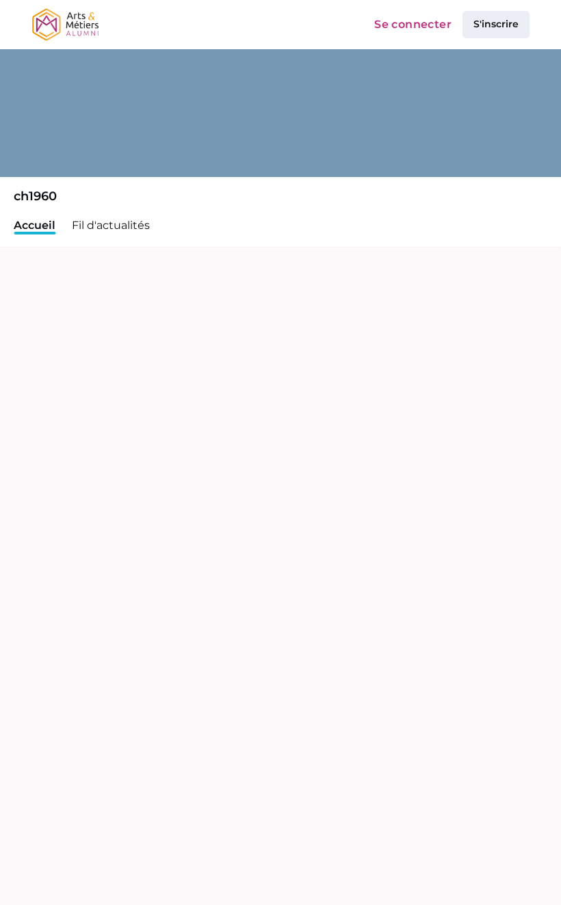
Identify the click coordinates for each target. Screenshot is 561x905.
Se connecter (413, 24)
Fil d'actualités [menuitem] (111, 225)
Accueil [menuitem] (34, 225)
